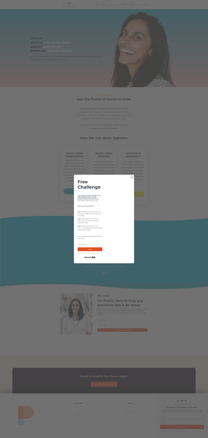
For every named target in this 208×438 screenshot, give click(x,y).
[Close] (131, 177)
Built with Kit (89, 257)
